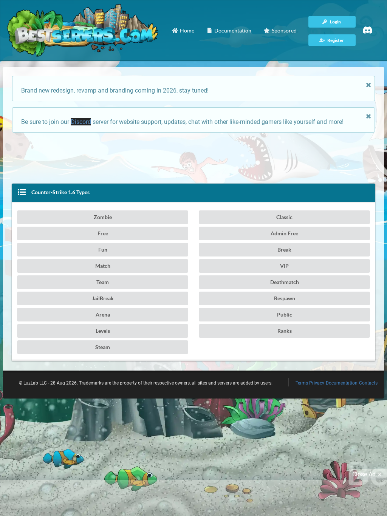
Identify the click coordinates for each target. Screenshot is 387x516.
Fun (102, 249)
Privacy (316, 383)
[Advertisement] (193, 156)
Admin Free (284, 233)
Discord (81, 121)
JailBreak (103, 298)
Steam (102, 347)
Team (102, 282)
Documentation (342, 383)
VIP (284, 266)
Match (102, 266)
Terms (302, 383)
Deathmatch (284, 282)
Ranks (284, 331)
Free (103, 233)
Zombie (103, 217)
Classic (284, 217)
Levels (103, 331)
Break (284, 249)
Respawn (284, 298)
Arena (103, 314)
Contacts (368, 383)
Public (284, 314)
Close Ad (364, 474)
